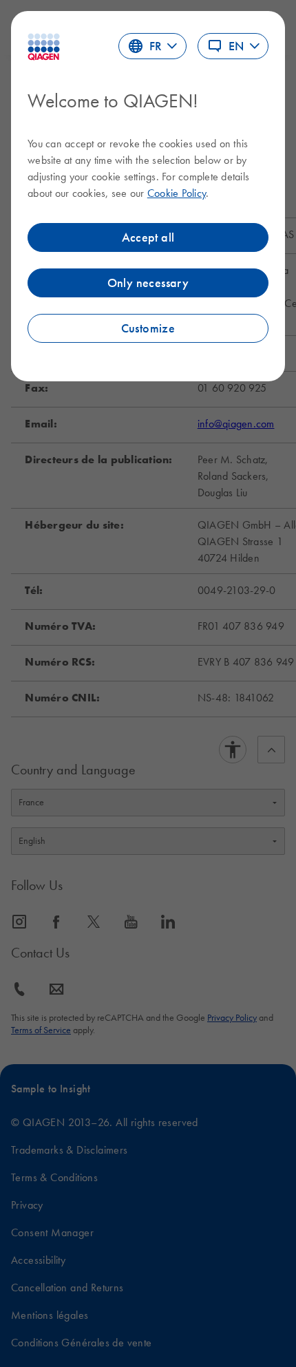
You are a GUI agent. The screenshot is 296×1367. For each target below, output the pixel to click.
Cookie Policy (176, 193)
